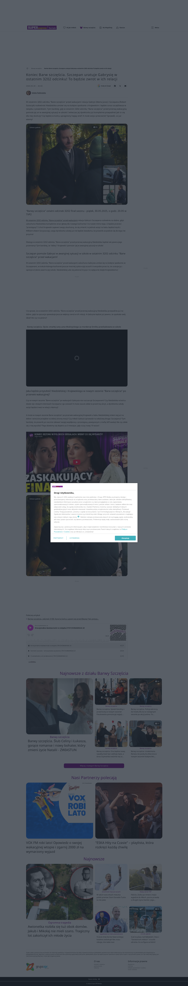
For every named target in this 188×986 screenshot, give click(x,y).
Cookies (67, 532)
